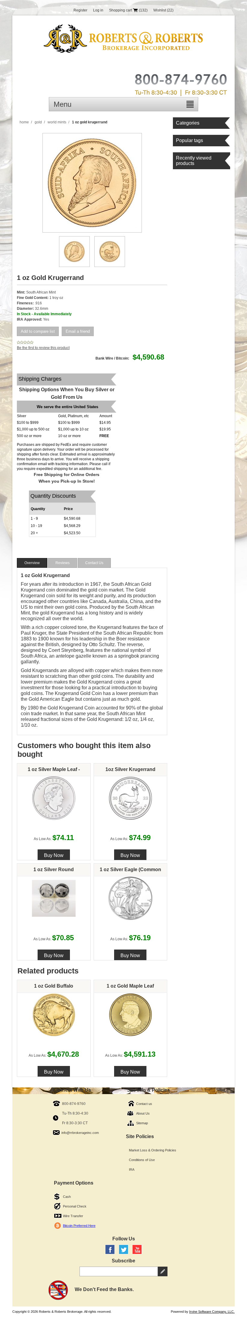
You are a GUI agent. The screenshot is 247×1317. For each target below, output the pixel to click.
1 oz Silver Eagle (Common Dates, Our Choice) (130, 871)
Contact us (144, 1104)
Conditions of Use (142, 1160)
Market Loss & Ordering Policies (152, 1150)
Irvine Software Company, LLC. (212, 1311)
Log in (98, 10)
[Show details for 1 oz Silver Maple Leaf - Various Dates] (54, 798)
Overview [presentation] (32, 563)
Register (80, 10)
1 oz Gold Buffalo (53, 986)
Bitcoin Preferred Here (79, 1225)
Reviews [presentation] (62, 563)
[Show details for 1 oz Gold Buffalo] (54, 1014)
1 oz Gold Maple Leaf (130, 986)
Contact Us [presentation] (94, 563)
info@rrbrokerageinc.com (80, 1133)
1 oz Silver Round (53, 869)
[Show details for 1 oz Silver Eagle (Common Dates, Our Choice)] (130, 898)
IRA (131, 1169)
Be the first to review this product (43, 348)
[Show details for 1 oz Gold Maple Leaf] (130, 1014)
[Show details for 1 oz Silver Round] (54, 898)
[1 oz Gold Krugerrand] (74, 251)
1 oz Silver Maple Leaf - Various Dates (54, 771)
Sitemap (142, 1123)
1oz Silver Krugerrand (130, 769)
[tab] (32, 563)
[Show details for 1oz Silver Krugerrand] (130, 798)
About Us (143, 1113)
